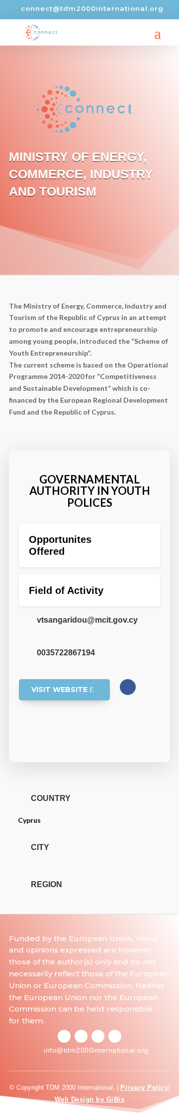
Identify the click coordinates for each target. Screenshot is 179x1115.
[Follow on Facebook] (128, 687)
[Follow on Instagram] (81, 1036)
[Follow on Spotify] (97, 1036)
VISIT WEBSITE (59, 689)
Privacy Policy (144, 1087)
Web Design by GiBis (90, 1099)
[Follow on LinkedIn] (114, 1036)
